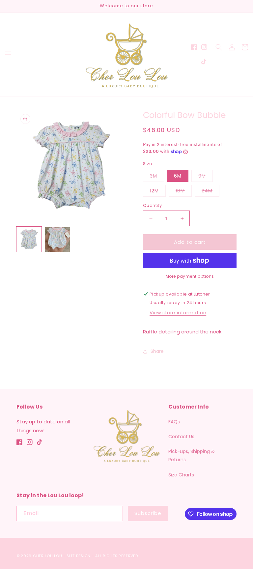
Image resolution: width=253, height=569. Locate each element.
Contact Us (181, 436)
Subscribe (147, 513)
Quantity (152, 205)
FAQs (174, 421)
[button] (8, 54)
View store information (178, 312)
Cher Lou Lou (47, 555)
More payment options (190, 276)
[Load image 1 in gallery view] (29, 239)
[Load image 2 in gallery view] (57, 239)
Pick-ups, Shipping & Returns (191, 455)
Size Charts (181, 474)
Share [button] (157, 351)
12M (154, 190)
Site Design (79, 555)
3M (157, 177)
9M (205, 177)
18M (184, 192)
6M (178, 176)
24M (210, 192)
